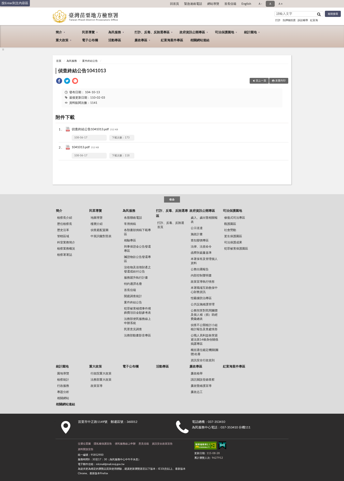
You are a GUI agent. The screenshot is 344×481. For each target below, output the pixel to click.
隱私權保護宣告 (103, 444)
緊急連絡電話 (193, 3)
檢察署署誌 (64, 254)
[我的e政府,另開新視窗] (222, 446)
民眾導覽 (88, 32)
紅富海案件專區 (172, 40)
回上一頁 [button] (261, 80)
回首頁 (174, 3)
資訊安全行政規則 (203, 360)
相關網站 (63, 398)
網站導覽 (213, 3)
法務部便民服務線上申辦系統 (137, 321)
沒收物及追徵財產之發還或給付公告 (137, 269)
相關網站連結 (199, 40)
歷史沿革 (63, 230)
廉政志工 (197, 392)
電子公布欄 (90, 40)
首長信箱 (230, 3)
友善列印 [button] (280, 80)
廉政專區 (141, 40)
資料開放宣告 (85, 449)
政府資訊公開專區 (192, 32)
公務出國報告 (200, 269)
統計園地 (250, 32)
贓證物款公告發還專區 (137, 259)
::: (3, 49)
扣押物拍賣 (289, 20)
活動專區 (114, 40)
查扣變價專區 (200, 240)
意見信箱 (144, 444)
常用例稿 (130, 223)
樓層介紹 (97, 223)
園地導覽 (63, 373)
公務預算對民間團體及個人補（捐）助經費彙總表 (204, 314)
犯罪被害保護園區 (236, 248)
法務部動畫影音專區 (137, 335)
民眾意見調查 (133, 329)
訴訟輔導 (303, 20)
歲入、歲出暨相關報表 (204, 219)
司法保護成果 (233, 242)
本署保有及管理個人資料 (204, 261)
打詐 (277, 20)
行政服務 (63, 385)
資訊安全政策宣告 (162, 444)
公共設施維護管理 (203, 304)
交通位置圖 (84, 444)
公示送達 (197, 228)
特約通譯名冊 (133, 283)
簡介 (59, 32)
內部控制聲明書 (201, 275)
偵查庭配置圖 (99, 230)
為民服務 (114, 32)
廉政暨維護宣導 (201, 385)
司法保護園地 (224, 32)
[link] (59, 81)
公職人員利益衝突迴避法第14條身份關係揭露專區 (204, 339)
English (246, 3)
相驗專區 (130, 240)
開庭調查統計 (133, 296)
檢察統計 (63, 379)
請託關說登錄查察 (203, 379)
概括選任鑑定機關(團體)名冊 (204, 352)
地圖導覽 (97, 217)
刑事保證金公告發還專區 (137, 248)
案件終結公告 (90, 61)
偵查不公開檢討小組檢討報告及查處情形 (204, 327)
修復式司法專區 (234, 217)
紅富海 (314, 20)
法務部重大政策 (101, 379)
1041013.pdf (85, 147)
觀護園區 (230, 223)
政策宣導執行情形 (203, 281)
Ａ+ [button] (280, 3)
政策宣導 (97, 385)
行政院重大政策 (101, 373)
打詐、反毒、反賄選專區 (152, 32)
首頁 (58, 61)
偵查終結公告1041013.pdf (95, 129)
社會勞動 (230, 230)
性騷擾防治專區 (201, 298)
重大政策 (62, 40)
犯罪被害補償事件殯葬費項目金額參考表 (137, 310)
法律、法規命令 (201, 246)
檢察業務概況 (66, 248)
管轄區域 (63, 236)
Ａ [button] (270, 3)
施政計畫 (197, 234)
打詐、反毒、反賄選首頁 (170, 225)
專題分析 (63, 392)
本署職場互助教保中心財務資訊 (204, 290)
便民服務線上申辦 (125, 444)
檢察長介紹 (64, 217)
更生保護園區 (233, 236)
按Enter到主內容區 (15, 3)
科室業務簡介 (66, 242)
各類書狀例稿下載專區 (137, 232)
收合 (172, 199)
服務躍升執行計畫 (136, 277)
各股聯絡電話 (133, 217)
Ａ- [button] (260, 3)
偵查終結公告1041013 (82, 71)
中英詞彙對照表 (101, 236)
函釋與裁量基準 (201, 252)
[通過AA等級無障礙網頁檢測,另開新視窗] (205, 446)
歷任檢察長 (64, 223)
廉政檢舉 (197, 373)
